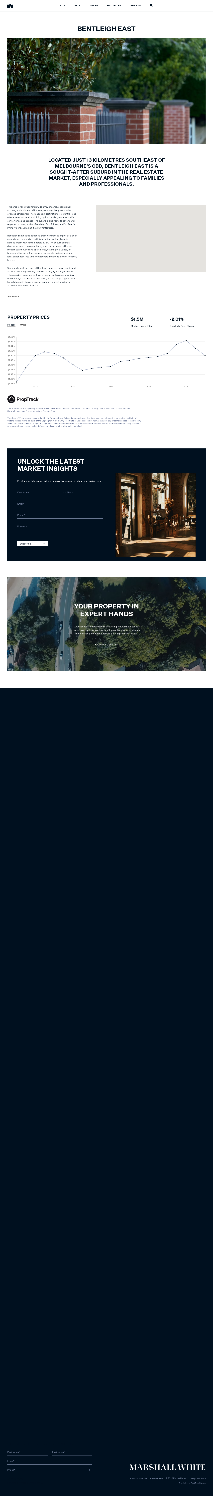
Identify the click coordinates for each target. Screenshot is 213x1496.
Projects (114, 5)
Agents (135, 5)
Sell (77, 5)
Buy (62, 5)
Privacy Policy (156, 1478)
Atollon (202, 1478)
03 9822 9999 (15, 1479)
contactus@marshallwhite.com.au (25, 1482)
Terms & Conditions (138, 1478)
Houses (11, 324)
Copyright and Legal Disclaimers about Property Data (31, 411)
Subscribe (25, 543)
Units (23, 324)
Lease (94, 5)
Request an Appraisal (106, 644)
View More (13, 296)
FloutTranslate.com (198, 1483)
